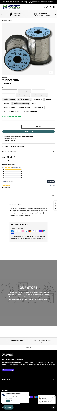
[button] (50, 7)
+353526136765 (27, 1)
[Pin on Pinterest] (14, 157)
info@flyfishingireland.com (13, 1)
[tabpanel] (29, 213)
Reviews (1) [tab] (21, 204)
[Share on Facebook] (11, 157)
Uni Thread (4, 77)
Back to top (28, 347)
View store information (9, 140)
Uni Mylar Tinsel (9, 20)
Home (3, 20)
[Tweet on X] (8, 157)
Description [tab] (13, 204)
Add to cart (38, 126)
